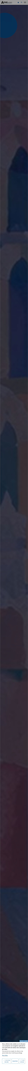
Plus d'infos (5, 1055)
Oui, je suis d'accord (7, 1061)
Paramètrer (15, 1061)
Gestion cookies (24, 1041)
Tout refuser (22, 1061)
